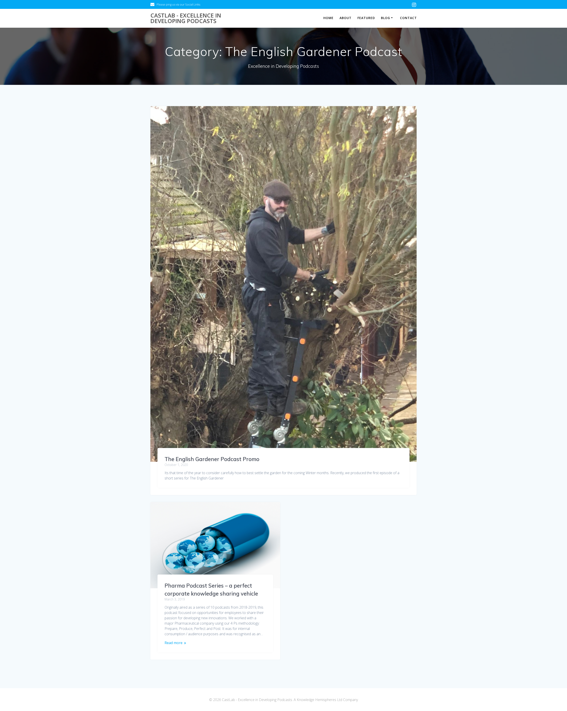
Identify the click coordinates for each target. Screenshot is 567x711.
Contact (408, 18)
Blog (385, 18)
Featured (366, 18)
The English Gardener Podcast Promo (212, 459)
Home (328, 18)
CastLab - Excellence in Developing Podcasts (185, 18)
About (345, 18)
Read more (174, 642)
